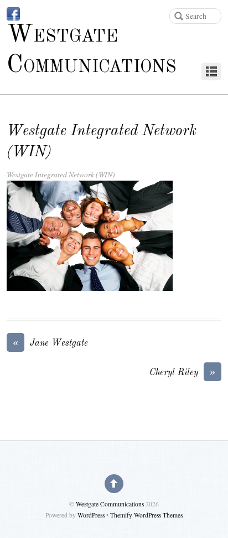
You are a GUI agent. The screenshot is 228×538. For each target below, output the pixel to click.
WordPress (91, 515)
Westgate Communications (110, 504)
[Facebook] (13, 14)
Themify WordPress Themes (146, 515)
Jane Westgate (50, 342)
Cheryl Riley (182, 372)
